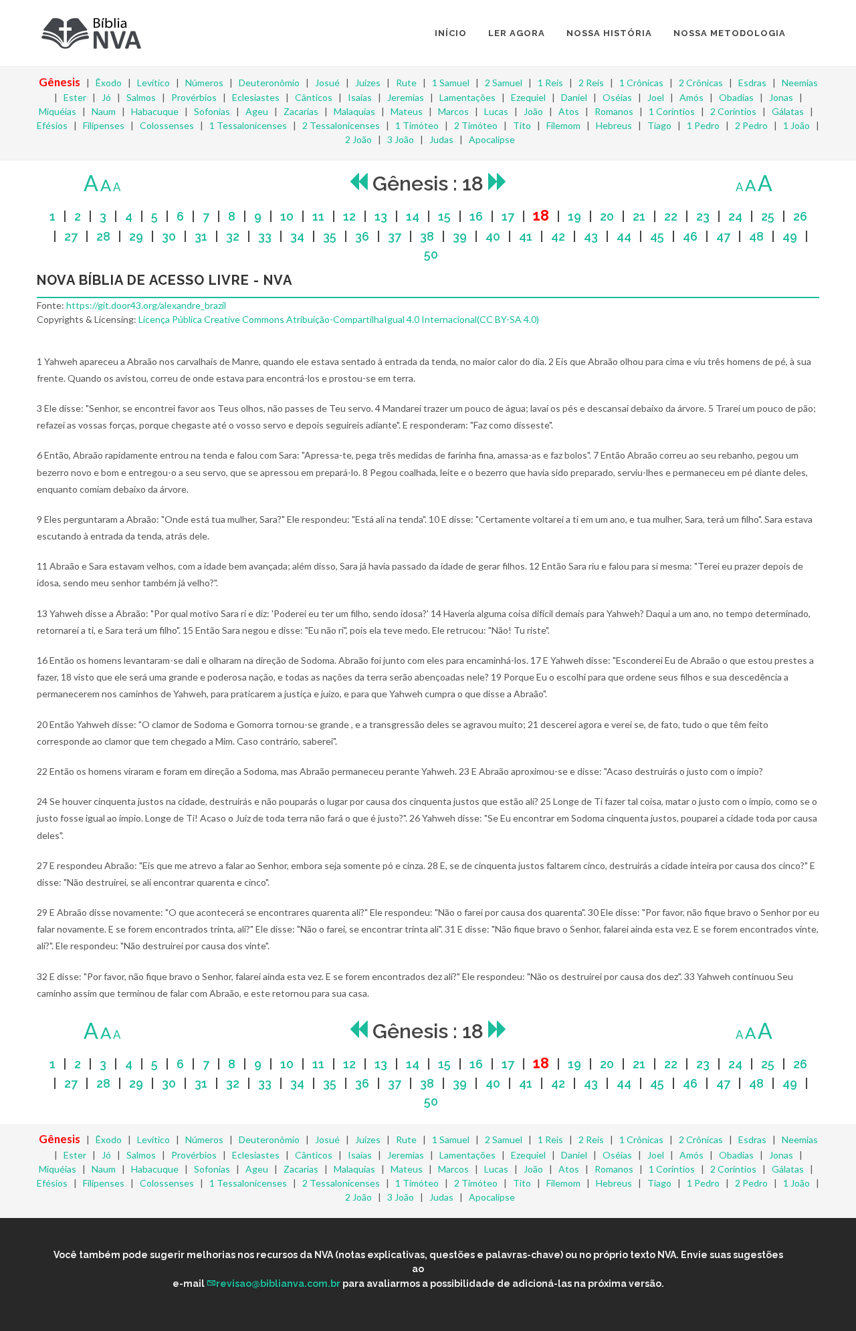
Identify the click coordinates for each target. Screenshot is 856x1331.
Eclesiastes (256, 97)
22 (670, 216)
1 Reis (550, 82)
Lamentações (467, 97)
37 (394, 236)
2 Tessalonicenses (341, 125)
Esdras (752, 82)
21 (639, 216)
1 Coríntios (672, 111)
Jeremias (405, 97)
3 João (400, 139)
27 (71, 236)
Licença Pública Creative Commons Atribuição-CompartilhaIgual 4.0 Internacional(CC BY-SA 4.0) (338, 319)
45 (657, 236)
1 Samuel (450, 82)
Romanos (614, 111)
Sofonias (212, 111)
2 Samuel (503, 82)
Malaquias (354, 111)
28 (103, 236)
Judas (441, 139)
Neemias (800, 82)
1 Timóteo (417, 125)
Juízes (368, 82)
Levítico (153, 82)
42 (558, 236)
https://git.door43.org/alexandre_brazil (146, 305)
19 (574, 216)
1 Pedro (703, 125)
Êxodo (109, 82)
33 (265, 236)
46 (690, 236)
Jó (106, 97)
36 (362, 236)
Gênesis (59, 82)
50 (431, 254)
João (533, 111)
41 (525, 236)
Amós (691, 97)
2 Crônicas (701, 82)
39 (460, 236)
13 (380, 216)
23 (703, 216)
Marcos (453, 111)
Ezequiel (528, 97)
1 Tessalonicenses (248, 125)
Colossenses (167, 125)
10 (287, 216)
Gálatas (788, 111)
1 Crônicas (641, 82)
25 (767, 216)
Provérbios (194, 97)
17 (508, 216)
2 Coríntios (733, 111)
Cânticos (313, 97)
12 (349, 216)
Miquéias (57, 111)
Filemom (563, 125)
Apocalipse (492, 139)
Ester (75, 97)
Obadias (736, 97)
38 (427, 236)
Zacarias (301, 111)
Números (204, 82)
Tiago (659, 125)
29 (136, 236)
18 (541, 215)
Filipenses (103, 125)
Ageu (256, 111)
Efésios (52, 125)
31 (201, 236)
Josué (327, 82)
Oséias (617, 97)
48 (756, 236)
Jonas (781, 97)
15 (444, 216)
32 (232, 236)
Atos (568, 111)
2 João (358, 139)
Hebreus (614, 125)
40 (493, 236)
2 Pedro (751, 125)
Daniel (574, 97)
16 (476, 216)
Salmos (141, 97)
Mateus (407, 111)
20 (607, 216)
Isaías (360, 97)
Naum (104, 111)
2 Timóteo (476, 125)
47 (723, 236)
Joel (655, 97)
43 (591, 236)
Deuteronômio (269, 82)
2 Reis (591, 82)
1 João (796, 125)
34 (297, 236)
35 (329, 236)
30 (169, 236)
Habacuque (155, 111)
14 (412, 216)
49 (789, 236)
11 (318, 216)
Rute (406, 82)
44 (624, 236)
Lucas (496, 111)
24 (735, 216)
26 (800, 216)
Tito (522, 125)
